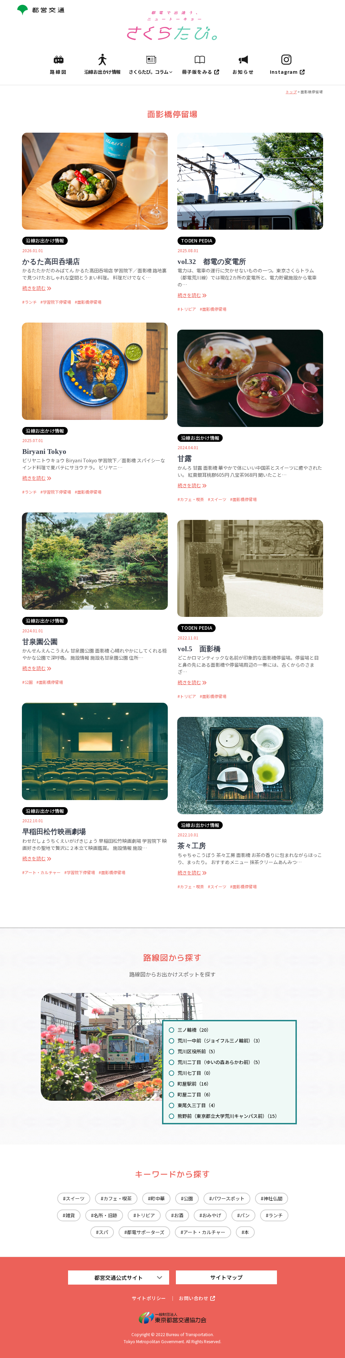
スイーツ (218, 499)
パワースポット (228, 1198)
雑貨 (70, 1215)
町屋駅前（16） (194, 1083)
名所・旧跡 (105, 1215)
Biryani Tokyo (44, 452)
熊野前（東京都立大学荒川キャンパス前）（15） (229, 1116)
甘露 (185, 459)
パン (245, 1215)
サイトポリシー (149, 1298)
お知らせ (243, 71)
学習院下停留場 (57, 302)
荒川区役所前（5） (198, 1051)
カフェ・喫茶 (192, 499)
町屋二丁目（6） (195, 1094)
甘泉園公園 (40, 642)
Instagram (284, 71)
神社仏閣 (272, 1198)
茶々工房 (192, 846)
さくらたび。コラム (148, 71)
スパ (103, 1232)
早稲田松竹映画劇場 (54, 832)
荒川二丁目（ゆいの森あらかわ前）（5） (220, 1062)
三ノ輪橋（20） (194, 1029)
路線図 (58, 71)
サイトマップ (226, 1277)
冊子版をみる (197, 71)
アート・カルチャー (43, 872)
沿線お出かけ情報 (102, 71)
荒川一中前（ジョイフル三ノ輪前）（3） (220, 1040)
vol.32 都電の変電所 (212, 262)
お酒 (178, 1215)
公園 (29, 682)
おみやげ (211, 1215)
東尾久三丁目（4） (198, 1105)
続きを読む (34, 288)
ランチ (31, 302)
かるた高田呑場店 (51, 262)
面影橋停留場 (89, 302)
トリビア (188, 309)
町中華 (158, 1198)
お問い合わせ (193, 1298)
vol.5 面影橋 (199, 649)
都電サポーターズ (145, 1232)
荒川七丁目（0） (195, 1072)
